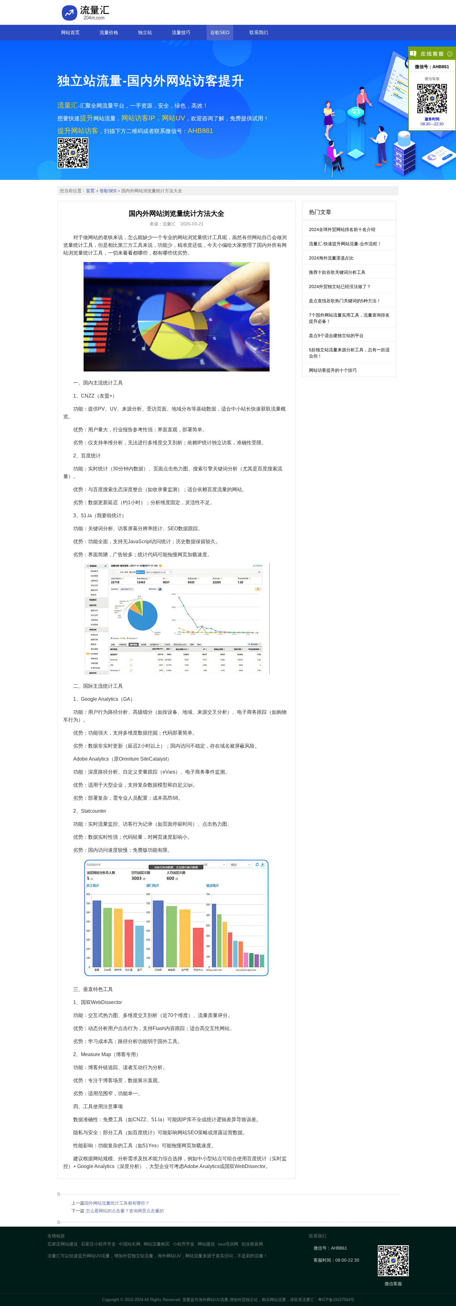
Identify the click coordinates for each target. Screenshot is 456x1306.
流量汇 (308, 1299)
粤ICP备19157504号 (336, 1299)
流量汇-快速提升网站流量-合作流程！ (345, 243)
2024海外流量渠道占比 (331, 257)
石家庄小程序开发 (98, 1244)
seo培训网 (228, 1244)
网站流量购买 (157, 1244)
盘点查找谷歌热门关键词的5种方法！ (345, 300)
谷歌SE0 (108, 190)
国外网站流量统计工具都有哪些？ (117, 1203)
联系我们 (258, 32)
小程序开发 (183, 1244)
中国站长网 (130, 1244)
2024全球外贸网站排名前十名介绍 (342, 229)
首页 (90, 190)
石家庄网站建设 (62, 1244)
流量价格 (109, 32)
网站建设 (206, 1244)
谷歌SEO (220, 32)
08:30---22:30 (432, 121)
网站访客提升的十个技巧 (333, 370)
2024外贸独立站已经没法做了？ (340, 286)
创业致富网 (252, 1244)
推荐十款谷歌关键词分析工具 (337, 272)
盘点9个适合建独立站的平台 (336, 335)
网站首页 (70, 32)
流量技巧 (181, 32)
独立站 (145, 32)
